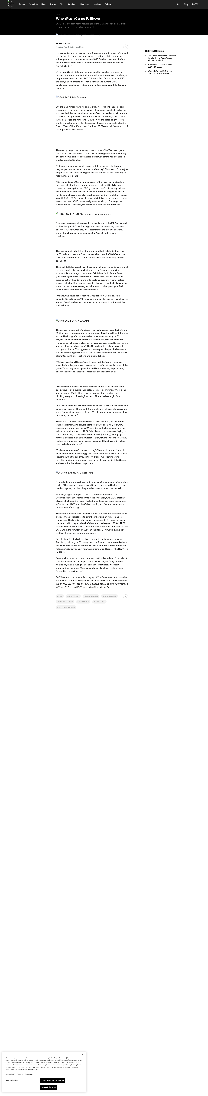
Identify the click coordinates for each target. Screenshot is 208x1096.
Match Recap (73, 596)
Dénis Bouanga (91, 596)
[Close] (82, 1054)
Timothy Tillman (65, 602)
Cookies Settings (12, 1080)
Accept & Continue (49, 1087)
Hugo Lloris (99, 602)
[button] (125, 47)
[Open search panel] (178, 4)
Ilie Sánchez (83, 602)
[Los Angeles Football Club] (12, 4)
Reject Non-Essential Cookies (53, 1080)
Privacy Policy (33, 1069)
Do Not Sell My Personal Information (19, 1074)
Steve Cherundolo (66, 607)
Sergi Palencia (109, 596)
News (59, 596)
